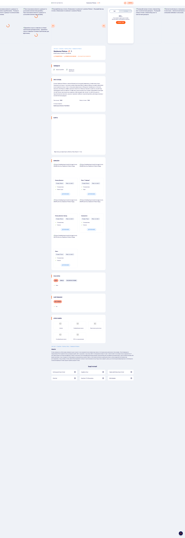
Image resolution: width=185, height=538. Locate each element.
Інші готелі (92, 366)
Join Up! (56, 48)
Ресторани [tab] (58, 301)
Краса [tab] (62, 280)
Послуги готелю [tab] (71, 280)
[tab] (114, 11)
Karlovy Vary (68, 48)
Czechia (61, 48)
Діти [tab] (56, 280)
